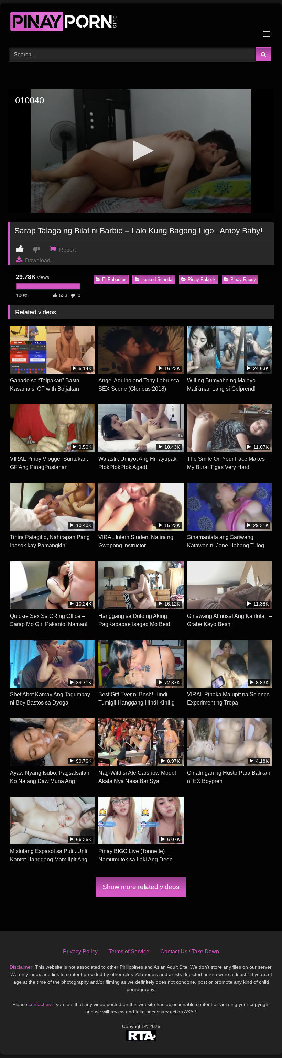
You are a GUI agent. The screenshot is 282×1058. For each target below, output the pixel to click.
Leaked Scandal (157, 279)
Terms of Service (129, 952)
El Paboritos (114, 279)
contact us (40, 1004)
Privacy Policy (80, 952)
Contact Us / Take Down (189, 952)
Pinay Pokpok (202, 279)
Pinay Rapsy (243, 279)
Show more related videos (141, 887)
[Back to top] (260, 1037)
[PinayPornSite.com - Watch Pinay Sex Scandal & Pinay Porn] (141, 23)
